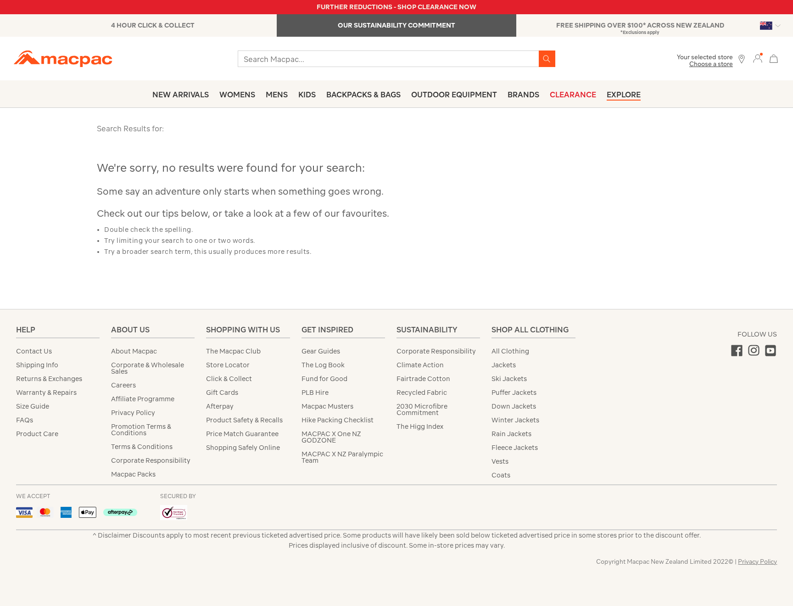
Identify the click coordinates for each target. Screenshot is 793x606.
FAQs (24, 420)
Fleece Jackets (514, 447)
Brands (523, 94)
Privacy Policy (133, 412)
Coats (500, 475)
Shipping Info (37, 365)
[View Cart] (773, 58)
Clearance (573, 94)
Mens (277, 94)
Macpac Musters (327, 406)
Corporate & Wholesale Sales (147, 368)
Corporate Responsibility (150, 460)
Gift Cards (222, 392)
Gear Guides (321, 351)
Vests (499, 461)
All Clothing (510, 351)
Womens (237, 94)
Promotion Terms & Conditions (141, 430)
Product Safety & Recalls (244, 420)
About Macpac (134, 351)
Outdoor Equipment (454, 94)
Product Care (37, 434)
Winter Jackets (515, 420)
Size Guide (32, 406)
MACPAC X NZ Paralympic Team (342, 457)
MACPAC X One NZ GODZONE (331, 437)
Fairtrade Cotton (423, 378)
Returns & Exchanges (49, 378)
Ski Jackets (509, 378)
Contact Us (34, 351)
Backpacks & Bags (363, 94)
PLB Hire (315, 392)
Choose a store (711, 64)
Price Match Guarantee (242, 434)
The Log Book (323, 365)
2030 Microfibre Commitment (421, 409)
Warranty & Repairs (46, 392)
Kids (307, 94)
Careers (123, 385)
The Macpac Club (233, 351)
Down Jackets (513, 406)
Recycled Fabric (421, 392)
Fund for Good (324, 378)
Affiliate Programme (142, 399)
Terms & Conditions (142, 446)
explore (624, 94)
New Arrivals (180, 94)
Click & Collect (229, 378)
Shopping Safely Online (243, 447)
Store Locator (228, 365)
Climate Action (420, 365)
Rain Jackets (511, 434)
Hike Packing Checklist (338, 420)
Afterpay (220, 406)
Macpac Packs (133, 474)
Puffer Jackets (513, 392)
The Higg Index (419, 426)
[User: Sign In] (757, 58)
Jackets (503, 365)
